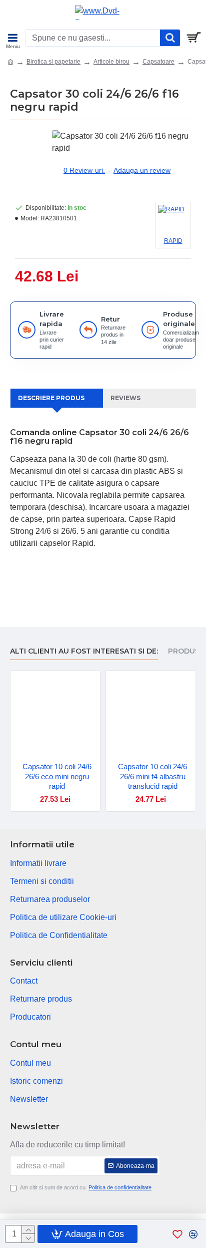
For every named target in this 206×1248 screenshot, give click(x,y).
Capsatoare (158, 61)
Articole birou (112, 61)
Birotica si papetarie (53, 61)
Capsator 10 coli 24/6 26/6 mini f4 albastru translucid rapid (152, 776)
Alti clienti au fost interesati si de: (84, 651)
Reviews (125, 398)
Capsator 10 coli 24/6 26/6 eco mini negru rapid (57, 776)
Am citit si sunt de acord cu (86, 1187)
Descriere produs (51, 398)
